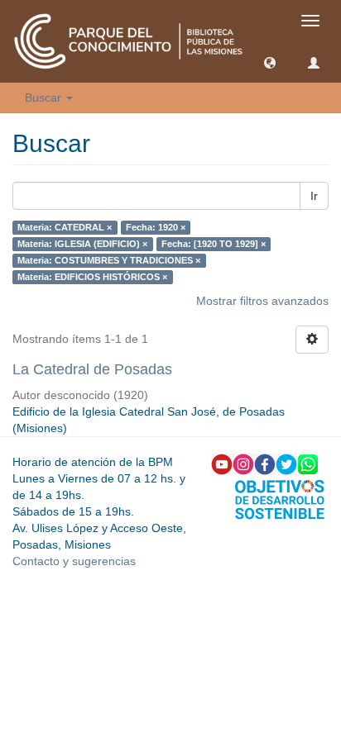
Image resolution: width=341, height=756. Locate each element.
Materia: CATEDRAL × (64, 227)
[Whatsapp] (308, 463)
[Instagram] (243, 463)
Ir (314, 195)
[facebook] (265, 463)
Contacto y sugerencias (74, 561)
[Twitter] (286, 463)
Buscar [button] (45, 97)
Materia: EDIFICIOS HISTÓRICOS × (92, 277)
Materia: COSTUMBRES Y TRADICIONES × (108, 260)
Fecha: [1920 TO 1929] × (213, 244)
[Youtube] (222, 463)
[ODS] (280, 498)
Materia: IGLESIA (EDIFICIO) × (82, 244)
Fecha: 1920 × (155, 227)
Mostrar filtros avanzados (262, 300)
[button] (270, 62)
